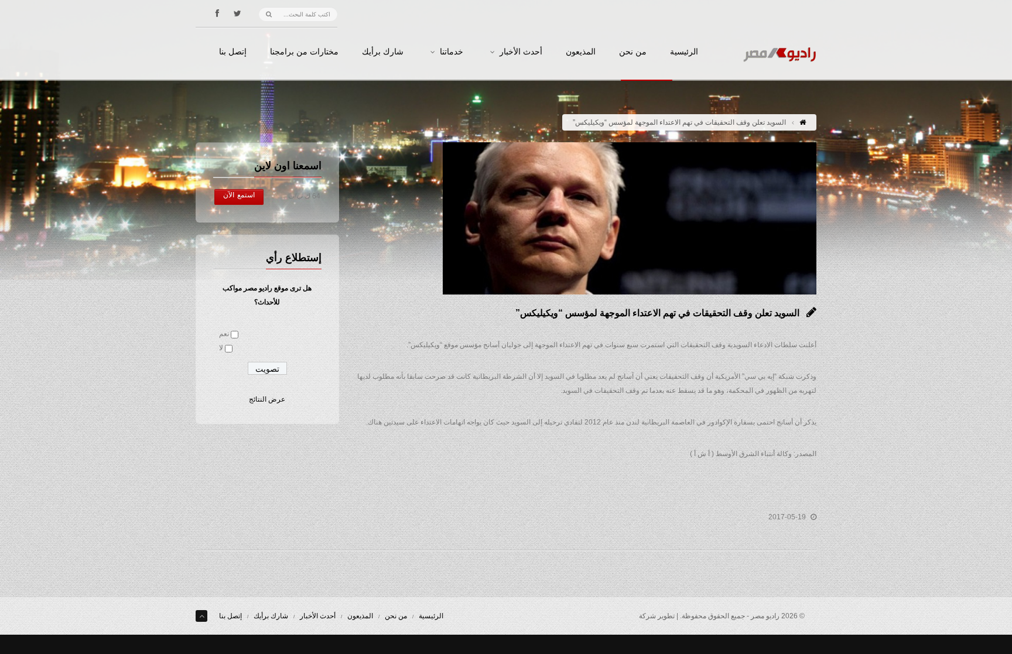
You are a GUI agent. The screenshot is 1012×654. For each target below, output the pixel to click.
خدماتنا (451, 52)
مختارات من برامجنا (304, 52)
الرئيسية (684, 52)
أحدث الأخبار (521, 52)
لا (221, 348)
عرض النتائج (267, 399)
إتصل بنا (233, 52)
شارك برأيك (383, 52)
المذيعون (581, 52)
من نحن (633, 52)
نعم (224, 334)
